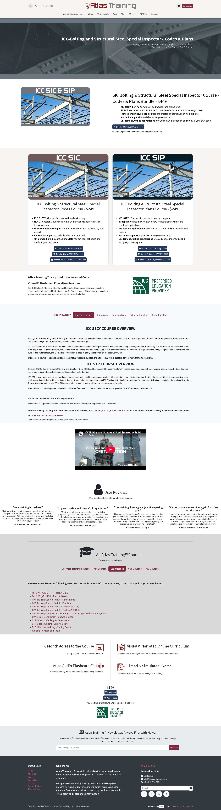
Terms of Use (34, 789)
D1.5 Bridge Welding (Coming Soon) (50, 623)
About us (32, 774)
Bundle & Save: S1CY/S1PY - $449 (129, 126)
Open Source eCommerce (182, 806)
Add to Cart (112, 698)
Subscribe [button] (174, 747)
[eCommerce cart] (178, 5)
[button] (30, 5)
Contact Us (187, 6)
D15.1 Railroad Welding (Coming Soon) (51, 627)
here (35, 419)
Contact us (32, 780)
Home (30, 771)
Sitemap (31, 783)
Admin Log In (148, 765)
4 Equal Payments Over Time (70, 259)
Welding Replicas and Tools (46, 630)
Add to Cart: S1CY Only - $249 (69, 248)
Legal (30, 777)
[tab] (62, 315)
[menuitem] (73, 14)
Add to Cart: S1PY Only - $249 (154, 248)
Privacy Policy (34, 786)
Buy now (112, 692)
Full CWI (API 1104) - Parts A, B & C (49, 596)
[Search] (191, 788)
